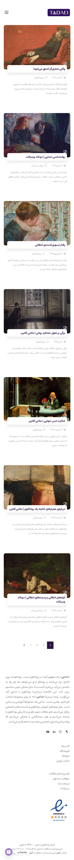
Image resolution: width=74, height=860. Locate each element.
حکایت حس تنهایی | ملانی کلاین (47, 421)
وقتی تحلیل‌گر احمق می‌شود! (49, 68)
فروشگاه (65, 751)
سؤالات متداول (61, 778)
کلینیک (65, 746)
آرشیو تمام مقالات (59, 773)
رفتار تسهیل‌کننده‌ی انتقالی (50, 244)
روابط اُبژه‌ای (39, 78)
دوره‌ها (66, 755)
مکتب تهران (63, 760)
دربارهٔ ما (65, 788)
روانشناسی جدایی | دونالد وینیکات (45, 156)
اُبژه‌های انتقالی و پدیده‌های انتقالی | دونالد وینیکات (41, 599)
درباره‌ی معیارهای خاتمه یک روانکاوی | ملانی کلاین (37, 509)
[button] (6, 12)
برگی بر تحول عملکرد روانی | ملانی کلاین (43, 333)
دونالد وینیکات (37, 166)
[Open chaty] (9, 852)
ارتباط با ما (64, 783)
